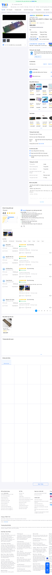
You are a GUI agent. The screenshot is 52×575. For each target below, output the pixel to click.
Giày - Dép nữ (20, 551)
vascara (2, 527)
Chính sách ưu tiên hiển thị (39, 505)
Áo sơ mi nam (24, 543)
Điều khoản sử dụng (22, 502)
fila (14, 528)
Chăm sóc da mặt (4, 561)
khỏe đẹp (26, 6)
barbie (17, 527)
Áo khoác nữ (25, 536)
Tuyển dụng (21, 496)
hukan (10, 528)
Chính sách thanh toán (38, 503)
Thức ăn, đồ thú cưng (7, 551)
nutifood (48, 527)
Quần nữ (24, 535)
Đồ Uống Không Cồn (39, 569)
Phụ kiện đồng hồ (38, 545)
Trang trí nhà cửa (36, 555)
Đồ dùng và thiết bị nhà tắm (40, 558)
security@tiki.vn (10, 509)
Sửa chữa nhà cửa (38, 556)
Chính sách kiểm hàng (5, 501)
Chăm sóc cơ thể (6, 563)
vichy (13, 528)
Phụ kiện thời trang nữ (37, 539)
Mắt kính (42, 539)
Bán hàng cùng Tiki (37, 494)
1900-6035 (6, 493)
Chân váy (24, 537)
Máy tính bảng (6, 557)
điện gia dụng (13, 6)
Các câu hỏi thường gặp (5, 495)
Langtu (36, 17)
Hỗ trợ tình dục (10, 567)
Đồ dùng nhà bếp (4, 571)
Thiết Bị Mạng (39, 551)
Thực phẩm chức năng (7, 562)
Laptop (43, 552)
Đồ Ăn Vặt (37, 568)
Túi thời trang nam (21, 569)
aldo (41, 527)
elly (33, 527)
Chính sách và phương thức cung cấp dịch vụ (41, 507)
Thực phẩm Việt (10, 545)
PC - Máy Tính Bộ (38, 552)
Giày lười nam (19, 559)
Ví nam (18, 570)
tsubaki (17, 528)
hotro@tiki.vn (10, 508)
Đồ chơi (12, 535)
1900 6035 (6, 521)
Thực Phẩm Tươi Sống (6, 543)
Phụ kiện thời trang (37, 538)
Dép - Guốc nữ (25, 552)
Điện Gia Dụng (4, 570)
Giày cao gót (19, 552)
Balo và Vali (35, 533)
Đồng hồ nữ (39, 544)
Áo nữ (18, 535)
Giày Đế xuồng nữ (24, 555)
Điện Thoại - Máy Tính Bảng (7, 554)
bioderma (30, 527)
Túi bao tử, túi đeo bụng (26, 571)
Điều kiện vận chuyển (23, 508)
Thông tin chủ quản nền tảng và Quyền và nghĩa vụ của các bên (41, 512)
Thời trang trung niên (23, 539)
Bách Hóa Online (36, 563)
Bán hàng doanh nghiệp (23, 507)
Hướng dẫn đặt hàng (4, 498)
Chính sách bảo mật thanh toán (24, 497)
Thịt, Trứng (7, 544)
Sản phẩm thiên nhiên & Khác (7, 565)
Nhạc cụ (41, 560)
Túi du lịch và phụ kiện (39, 535)
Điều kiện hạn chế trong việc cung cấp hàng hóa (41, 502)
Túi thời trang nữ (20, 564)
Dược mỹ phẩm (11, 568)
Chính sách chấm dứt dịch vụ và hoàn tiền (41, 510)
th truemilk (14, 527)
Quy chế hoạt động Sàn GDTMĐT (40, 493)
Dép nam (22, 560)
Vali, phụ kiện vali (44, 536)
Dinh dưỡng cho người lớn (7, 539)
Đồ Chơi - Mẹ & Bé (5, 533)
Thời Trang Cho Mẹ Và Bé (5, 535)
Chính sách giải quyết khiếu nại (24, 500)
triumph (44, 527)
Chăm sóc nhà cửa (7, 552)
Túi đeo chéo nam (23, 570)
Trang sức (35, 544)
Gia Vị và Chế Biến (38, 567)
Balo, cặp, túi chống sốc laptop (40, 536)
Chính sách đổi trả (4, 503)
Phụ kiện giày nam (22, 561)
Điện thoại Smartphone (5, 555)
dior (5, 527)
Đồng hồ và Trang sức (38, 543)
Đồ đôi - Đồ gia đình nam (25, 545)
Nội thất (38, 557)
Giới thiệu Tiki (21, 493)
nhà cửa (31, 6)
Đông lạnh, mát (8, 546)
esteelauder (9, 527)
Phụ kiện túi (28, 566)
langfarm (6, 528)
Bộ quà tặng (38, 570)
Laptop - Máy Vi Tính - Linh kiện (40, 547)
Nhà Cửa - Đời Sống (37, 554)
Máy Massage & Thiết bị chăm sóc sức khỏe (8, 564)
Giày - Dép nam (20, 557)
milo (35, 527)
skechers (38, 527)
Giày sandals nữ (23, 553)
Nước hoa (5, 567)
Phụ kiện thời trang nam (39, 540)
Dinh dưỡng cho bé (6, 538)
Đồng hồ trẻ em (45, 545)
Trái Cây (2, 544)
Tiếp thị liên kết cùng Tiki (23, 505)
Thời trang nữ (20, 533)
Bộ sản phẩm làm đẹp (7, 568)
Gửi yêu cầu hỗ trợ (4, 497)
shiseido (2, 528)
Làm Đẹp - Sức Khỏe (5, 559)
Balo (34, 535)
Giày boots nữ (21, 554)
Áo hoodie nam (22, 544)
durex (26, 527)
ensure (23, 527)
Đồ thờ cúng (37, 560)
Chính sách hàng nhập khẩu (6, 506)
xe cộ (18, 6)
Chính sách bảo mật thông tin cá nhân (26, 499)
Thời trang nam (20, 541)
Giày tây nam (24, 559)
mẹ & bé (22, 6)
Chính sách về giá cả (38, 499)
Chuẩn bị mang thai (6, 541)
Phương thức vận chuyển (5, 500)
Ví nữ (28, 565)
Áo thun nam (19, 542)
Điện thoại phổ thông (7, 556)
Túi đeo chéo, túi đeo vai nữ (22, 565)
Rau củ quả (5, 545)
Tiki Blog (20, 494)
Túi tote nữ (24, 566)
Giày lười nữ (26, 554)
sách (34, 6)
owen (20, 527)
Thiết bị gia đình (11, 571)
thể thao (37, 6)
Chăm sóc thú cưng (36, 565)
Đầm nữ (21, 535)
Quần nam (24, 542)
